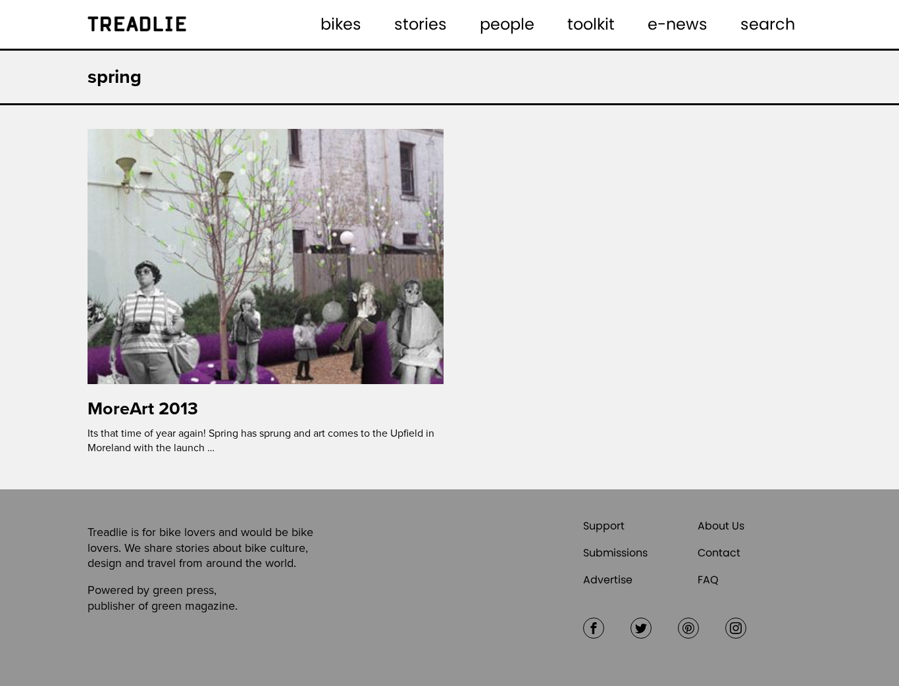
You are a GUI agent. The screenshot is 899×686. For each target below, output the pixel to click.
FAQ (708, 579)
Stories (420, 24)
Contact (719, 552)
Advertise (607, 579)
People (507, 24)
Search (767, 24)
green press (183, 590)
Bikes (341, 24)
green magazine (193, 606)
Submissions (615, 552)
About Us (721, 525)
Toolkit (591, 24)
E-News (677, 24)
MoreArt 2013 (143, 409)
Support (604, 525)
